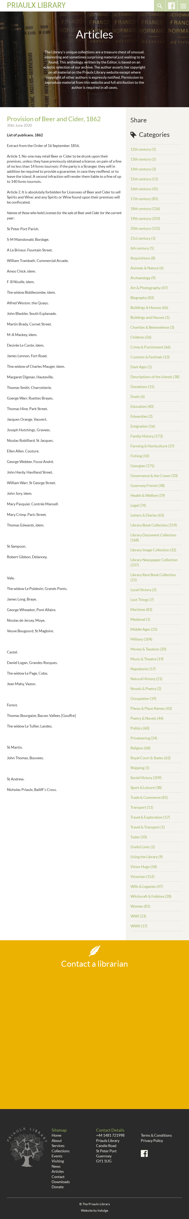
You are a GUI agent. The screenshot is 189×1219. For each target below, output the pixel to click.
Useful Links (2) (142, 847)
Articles (58, 1171)
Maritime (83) (141, 609)
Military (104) (141, 639)
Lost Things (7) (142, 600)
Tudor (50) (138, 837)
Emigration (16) (142, 426)
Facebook (171, 6)
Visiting (58, 1161)
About (57, 1140)
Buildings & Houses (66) (149, 307)
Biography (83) (142, 298)
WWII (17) (138, 926)
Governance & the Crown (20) (154, 476)
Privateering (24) (143, 738)
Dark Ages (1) (141, 367)
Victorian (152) (142, 876)
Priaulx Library (36, 6)
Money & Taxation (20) (148, 649)
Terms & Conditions (156, 1135)
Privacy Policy (152, 1140)
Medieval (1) (140, 619)
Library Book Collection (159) (153, 525)
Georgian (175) (142, 466)
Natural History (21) (146, 679)
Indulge (102, 1210)
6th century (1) (142, 248)
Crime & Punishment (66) (150, 347)
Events (57, 1156)
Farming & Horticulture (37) (152, 446)
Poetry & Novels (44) (146, 718)
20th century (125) (145, 228)
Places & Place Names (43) (151, 708)
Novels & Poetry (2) (145, 689)
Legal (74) (138, 505)
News (56, 1166)
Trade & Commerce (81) (149, 797)
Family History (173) (146, 436)
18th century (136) (145, 209)
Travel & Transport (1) (147, 827)
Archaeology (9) (143, 278)
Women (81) (140, 906)
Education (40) (142, 406)
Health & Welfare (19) (147, 495)
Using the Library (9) (146, 857)
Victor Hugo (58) (143, 867)
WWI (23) (138, 916)
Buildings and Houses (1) (150, 317)
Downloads (61, 1182)
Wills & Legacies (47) (146, 886)
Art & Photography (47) (149, 288)
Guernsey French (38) (147, 485)
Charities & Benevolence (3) (152, 327)
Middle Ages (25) (143, 629)
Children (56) (140, 337)
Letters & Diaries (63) (147, 515)
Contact (58, 1177)
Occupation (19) (143, 698)
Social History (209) (146, 778)
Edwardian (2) (141, 416)
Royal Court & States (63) (150, 758)
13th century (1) (143, 159)
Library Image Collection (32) (153, 550)
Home (56, 1135)
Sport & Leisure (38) (146, 787)
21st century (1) (143, 238)
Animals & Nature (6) (147, 268)
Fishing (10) (139, 456)
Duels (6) (137, 396)
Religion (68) (140, 748)
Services (58, 1146)
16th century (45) (144, 189)
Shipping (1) (139, 768)
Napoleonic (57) (143, 669)
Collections (61, 1151)
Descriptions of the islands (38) (155, 377)
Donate (58, 1187)
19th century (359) (145, 218)
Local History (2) (143, 590)
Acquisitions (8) (142, 258)
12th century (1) (143, 149)
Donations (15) (142, 387)
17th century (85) (144, 199)
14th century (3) (143, 169)
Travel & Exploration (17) (150, 817)
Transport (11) (141, 807)
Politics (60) (139, 728)
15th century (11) (144, 179)
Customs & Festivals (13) (150, 357)
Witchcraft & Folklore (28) (150, 896)
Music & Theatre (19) (147, 659)
